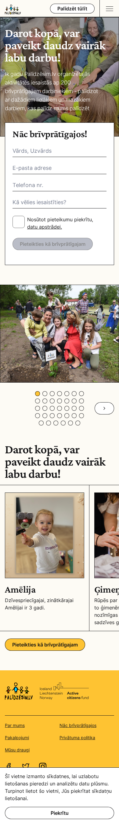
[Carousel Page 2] (44, 393)
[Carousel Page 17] (52, 408)
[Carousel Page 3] (52, 393)
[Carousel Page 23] (44, 415)
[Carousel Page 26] (66, 415)
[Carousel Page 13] (74, 401)
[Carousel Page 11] (59, 401)
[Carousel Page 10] (52, 401)
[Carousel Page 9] (44, 401)
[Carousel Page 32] (63, 423)
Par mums (15, 725)
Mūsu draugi (17, 749)
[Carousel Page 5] (66, 393)
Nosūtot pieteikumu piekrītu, (60, 223)
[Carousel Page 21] (81, 408)
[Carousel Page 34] (77, 423)
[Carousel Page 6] (74, 393)
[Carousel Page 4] (59, 393)
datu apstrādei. (44, 227)
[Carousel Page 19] (66, 408)
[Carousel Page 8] (37, 401)
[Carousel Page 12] (66, 401)
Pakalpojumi (17, 737)
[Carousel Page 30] (48, 423)
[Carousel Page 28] (81, 415)
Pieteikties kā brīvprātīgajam (52, 244)
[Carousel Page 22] (37, 415)
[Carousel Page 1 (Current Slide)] (37, 393)
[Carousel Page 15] (37, 408)
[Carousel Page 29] (41, 423)
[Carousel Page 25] (59, 415)
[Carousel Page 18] (59, 408)
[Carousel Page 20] (74, 408)
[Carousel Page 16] (44, 408)
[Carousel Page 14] (81, 401)
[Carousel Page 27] (74, 415)
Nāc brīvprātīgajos (78, 725)
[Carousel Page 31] (55, 423)
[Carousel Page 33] (70, 423)
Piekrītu (60, 813)
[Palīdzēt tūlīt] (72, 8)
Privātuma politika (77, 737)
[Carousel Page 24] (52, 415)
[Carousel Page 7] (81, 393)
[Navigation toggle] (109, 8)
